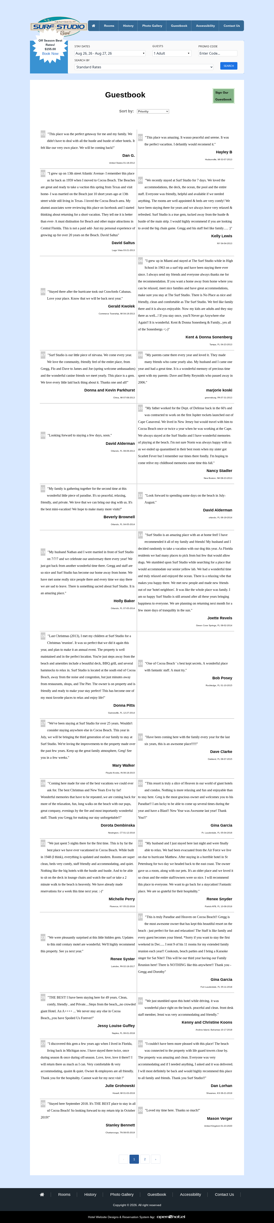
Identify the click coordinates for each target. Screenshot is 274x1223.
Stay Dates (82, 46)
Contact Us (232, 25)
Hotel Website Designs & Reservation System (118, 1217)
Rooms (109, 25)
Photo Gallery (152, 25)
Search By (82, 60)
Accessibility (205, 25)
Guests (157, 46)
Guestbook (179, 25)
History (128, 25)
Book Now (50, 54)
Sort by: (126, 111)
